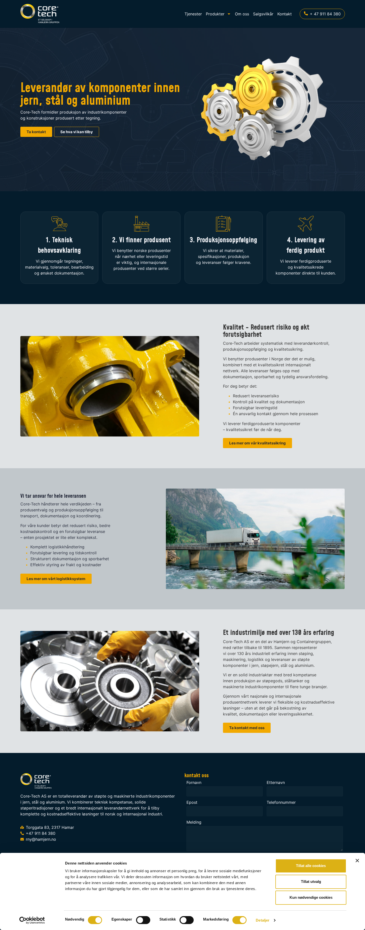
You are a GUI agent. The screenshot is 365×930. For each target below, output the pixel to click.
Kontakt (284, 13)
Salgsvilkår (263, 13)
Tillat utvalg (311, 881)
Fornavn (193, 782)
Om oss (242, 13)
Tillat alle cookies (311, 866)
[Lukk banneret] (357, 860)
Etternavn (276, 782)
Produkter (215, 13)
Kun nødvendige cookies (311, 897)
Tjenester (193, 13)
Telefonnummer (281, 802)
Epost (191, 802)
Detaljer (262, 920)
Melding (193, 822)
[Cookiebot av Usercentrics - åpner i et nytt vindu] (32, 920)
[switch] (143, 920)
